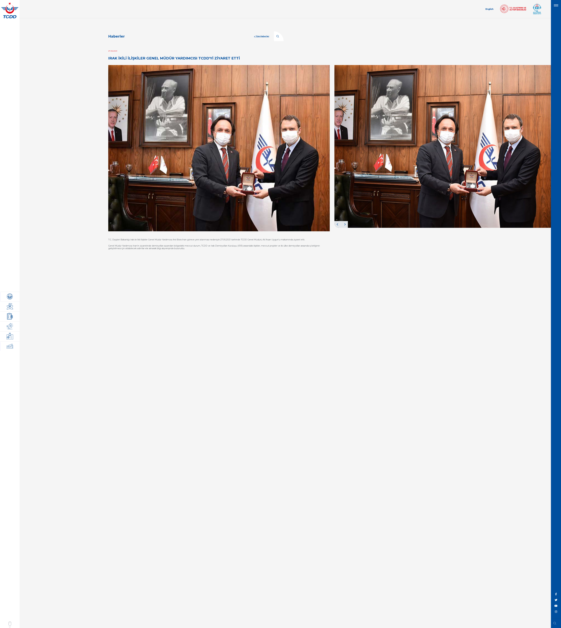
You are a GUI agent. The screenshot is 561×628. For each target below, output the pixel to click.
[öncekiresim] (337, 224)
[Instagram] (556, 611)
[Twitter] (556, 600)
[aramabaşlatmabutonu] (555, 623)
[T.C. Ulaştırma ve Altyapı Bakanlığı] (513, 12)
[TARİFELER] (10, 336)
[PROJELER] (10, 306)
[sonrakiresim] (344, 224)
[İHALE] (10, 316)
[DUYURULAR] (10, 326)
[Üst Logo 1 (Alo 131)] (537, 14)
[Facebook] (556, 594)
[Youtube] (556, 605)
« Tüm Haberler (261, 36)
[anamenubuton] (556, 6)
